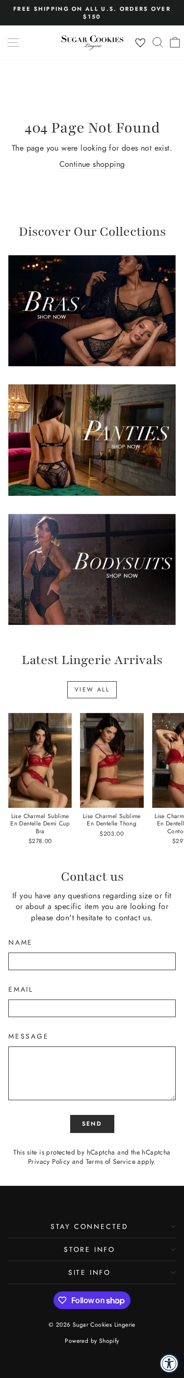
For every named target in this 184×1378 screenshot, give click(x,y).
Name (20, 942)
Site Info (89, 1272)
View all (92, 689)
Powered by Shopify (92, 1340)
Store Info (89, 1249)
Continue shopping (92, 164)
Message (28, 1036)
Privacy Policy (49, 1161)
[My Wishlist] (140, 43)
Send (92, 1123)
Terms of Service (110, 1161)
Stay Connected (90, 1226)
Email (20, 989)
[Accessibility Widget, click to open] (169, 1363)
